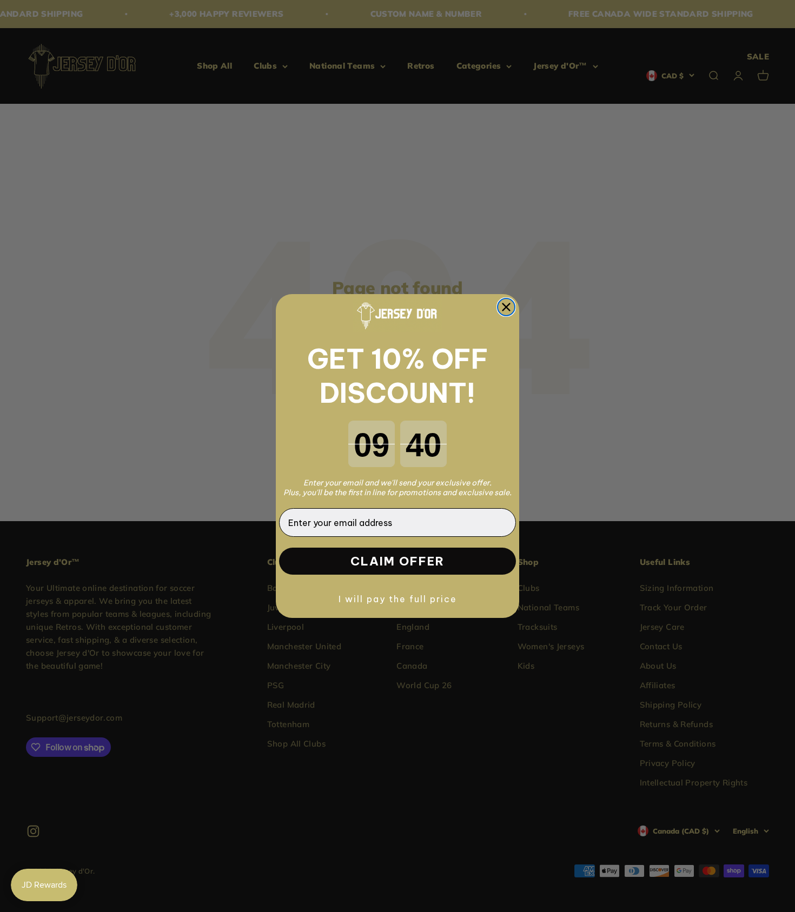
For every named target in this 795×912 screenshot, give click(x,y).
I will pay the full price (398, 599)
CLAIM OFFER (397, 561)
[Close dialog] (506, 307)
